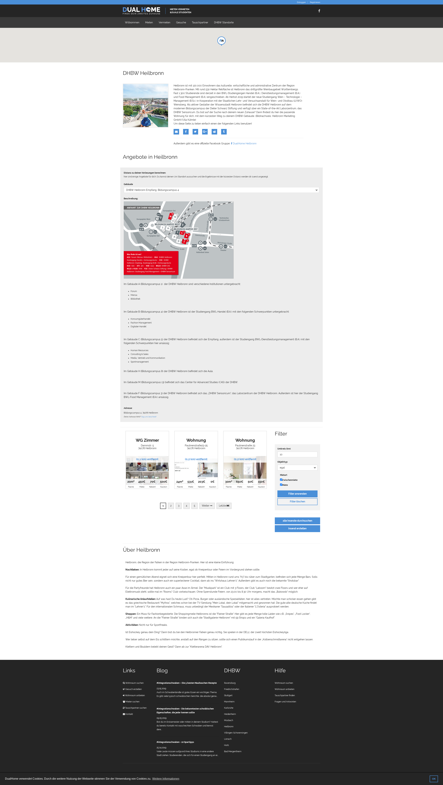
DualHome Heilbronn (244, 143)
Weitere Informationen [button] (165, 778)
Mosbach (228, 720)
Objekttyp (282, 462)
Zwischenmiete (289, 480)
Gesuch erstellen (133, 689)
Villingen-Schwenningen (236, 733)
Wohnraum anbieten (135, 695)
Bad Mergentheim (232, 751)
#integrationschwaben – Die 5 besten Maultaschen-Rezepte (187, 683)
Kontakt (129, 714)
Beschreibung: (131, 198)
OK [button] (434, 778)
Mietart (283, 475)
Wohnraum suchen (134, 683)
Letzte (223, 505)
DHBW (232, 670)
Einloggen (301, 2)
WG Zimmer (147, 440)
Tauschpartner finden (285, 695)
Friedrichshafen (231, 689)
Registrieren (315, 2)
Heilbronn (228, 726)
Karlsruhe (228, 708)
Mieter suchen (132, 701)
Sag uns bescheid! (148, 417)
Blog (162, 670)
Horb (226, 745)
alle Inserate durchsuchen (297, 520)
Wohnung (196, 440)
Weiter (206, 505)
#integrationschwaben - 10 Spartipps (175, 742)
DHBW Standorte (224, 22)
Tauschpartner (200, 22)
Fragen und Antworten (285, 701)
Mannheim (229, 701)
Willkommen (132, 22)
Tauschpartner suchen (136, 708)
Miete (285, 485)
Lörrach (228, 739)
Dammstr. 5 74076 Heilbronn (147, 446)
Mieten (149, 22)
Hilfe (280, 670)
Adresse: (128, 408)
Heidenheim (230, 714)
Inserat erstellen (297, 528)
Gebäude (128, 184)
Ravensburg (230, 683)
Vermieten (164, 22)
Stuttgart (228, 695)
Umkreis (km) (284, 449)
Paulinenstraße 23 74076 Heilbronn (245, 446)
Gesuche (181, 22)
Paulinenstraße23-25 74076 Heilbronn (196, 446)
